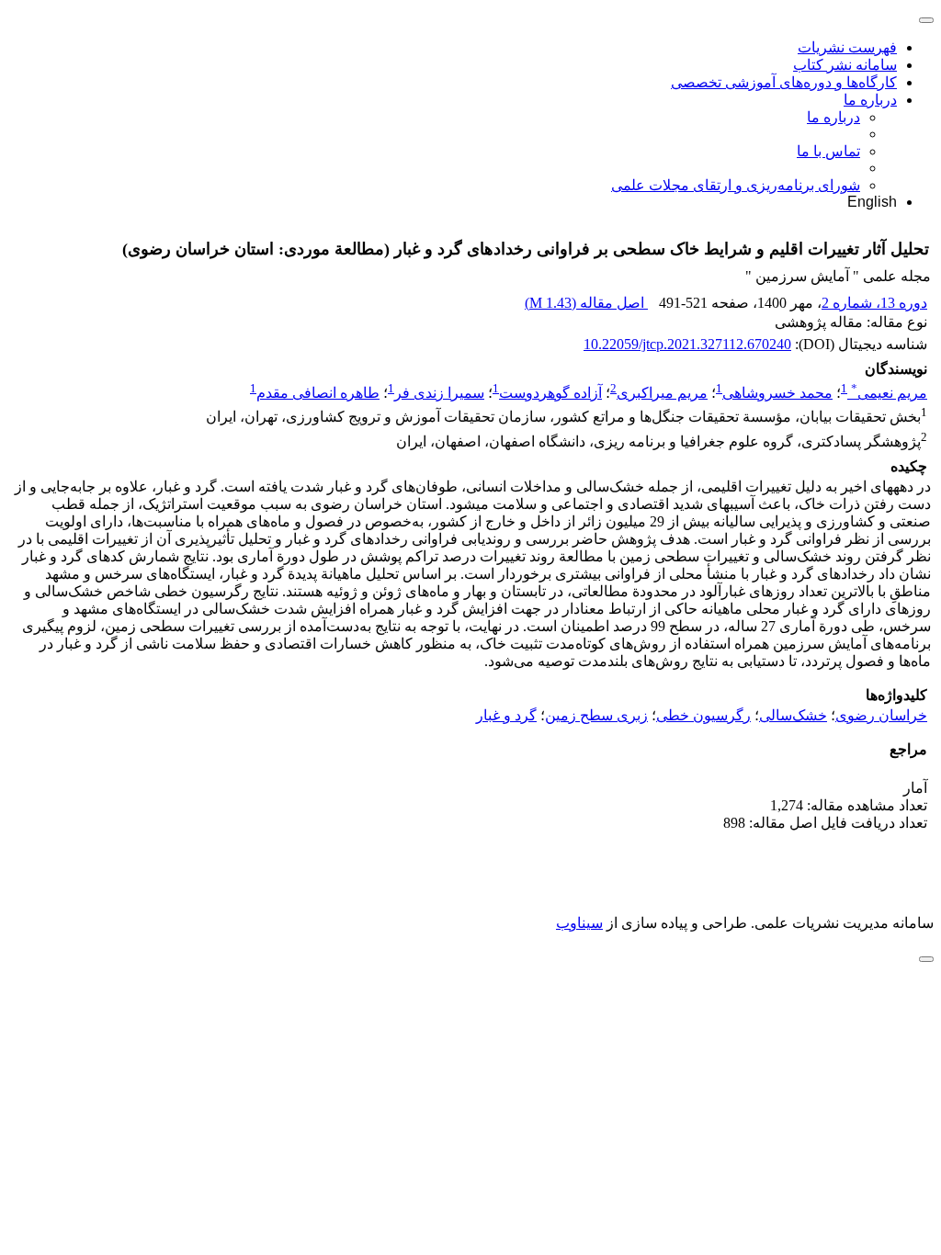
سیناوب (579, 923)
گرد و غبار (506, 715)
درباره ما (870, 99)
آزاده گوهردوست (550, 393)
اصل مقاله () (586, 303)
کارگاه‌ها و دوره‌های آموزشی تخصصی (784, 82)
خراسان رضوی (881, 715)
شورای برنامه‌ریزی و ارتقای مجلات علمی (735, 185)
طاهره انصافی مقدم (318, 393)
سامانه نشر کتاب (845, 65)
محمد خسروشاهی (777, 393)
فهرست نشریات (847, 47)
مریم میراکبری (662, 393)
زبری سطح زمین (596, 715)
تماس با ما (828, 151)
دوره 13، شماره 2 (874, 303)
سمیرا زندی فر (439, 393)
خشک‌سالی (793, 715)
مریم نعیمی (889, 393)
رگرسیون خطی (703, 715)
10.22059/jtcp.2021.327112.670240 (687, 344)
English (872, 201)
